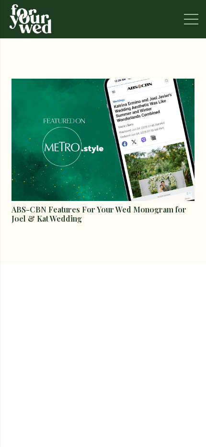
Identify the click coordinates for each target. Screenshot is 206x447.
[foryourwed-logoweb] (30, 19)
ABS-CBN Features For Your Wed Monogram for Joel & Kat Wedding (98, 214)
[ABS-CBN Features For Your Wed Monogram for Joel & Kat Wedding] (103, 85)
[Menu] (191, 19)
